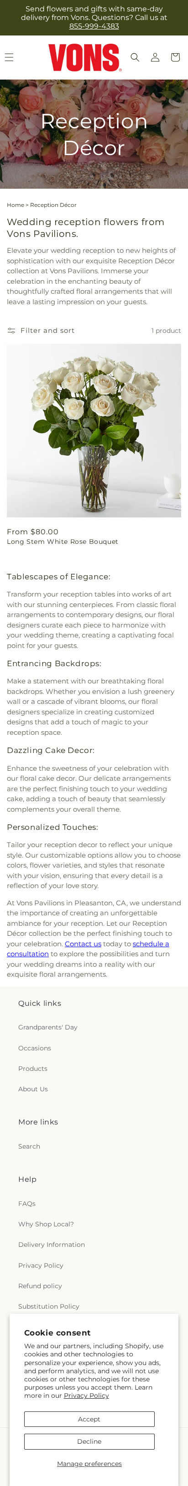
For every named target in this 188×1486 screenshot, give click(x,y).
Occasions (34, 1048)
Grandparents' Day (48, 1027)
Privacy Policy (86, 1395)
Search (29, 1146)
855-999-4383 (94, 26)
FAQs (27, 1204)
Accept (89, 1419)
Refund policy (40, 1286)
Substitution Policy (48, 1306)
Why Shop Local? (46, 1224)
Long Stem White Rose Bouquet (63, 541)
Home (15, 204)
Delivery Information (51, 1244)
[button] (135, 57)
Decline (89, 1441)
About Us (33, 1089)
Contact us (83, 943)
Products (32, 1068)
